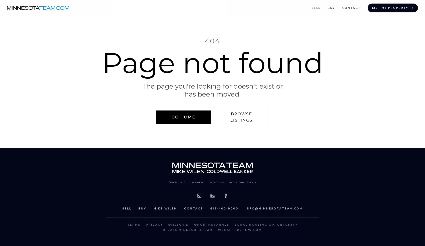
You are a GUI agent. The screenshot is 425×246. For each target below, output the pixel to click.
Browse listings (241, 117)
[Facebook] (226, 196)
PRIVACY (154, 224)
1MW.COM (252, 230)
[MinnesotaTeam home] (38, 8)
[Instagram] (199, 196)
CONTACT (351, 8)
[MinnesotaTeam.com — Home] (212, 168)
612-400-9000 (224, 208)
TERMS (133, 224)
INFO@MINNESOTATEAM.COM (274, 208)
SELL (316, 8)
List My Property (390, 8)
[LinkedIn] (212, 196)
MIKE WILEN (165, 208)
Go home (183, 117)
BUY (331, 8)
